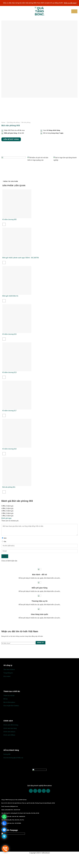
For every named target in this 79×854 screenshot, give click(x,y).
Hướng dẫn (6, 754)
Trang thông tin (8, 673)
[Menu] (2, 11)
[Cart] (74, 11)
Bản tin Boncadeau (9, 702)
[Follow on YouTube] (48, 791)
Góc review (6, 676)
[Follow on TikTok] (35, 791)
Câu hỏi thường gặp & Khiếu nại (13, 757)
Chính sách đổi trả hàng (10, 725)
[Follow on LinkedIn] (44, 791)
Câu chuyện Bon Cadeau (11, 705)
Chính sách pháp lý (9, 731)
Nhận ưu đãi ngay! (70, 3)
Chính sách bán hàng (10, 728)
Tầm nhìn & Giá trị (9, 669)
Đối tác (5, 699)
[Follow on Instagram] (31, 791)
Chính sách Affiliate (9, 735)
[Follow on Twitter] (40, 791)
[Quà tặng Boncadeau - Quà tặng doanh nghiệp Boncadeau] (39, 11)
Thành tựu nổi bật (8, 695)
